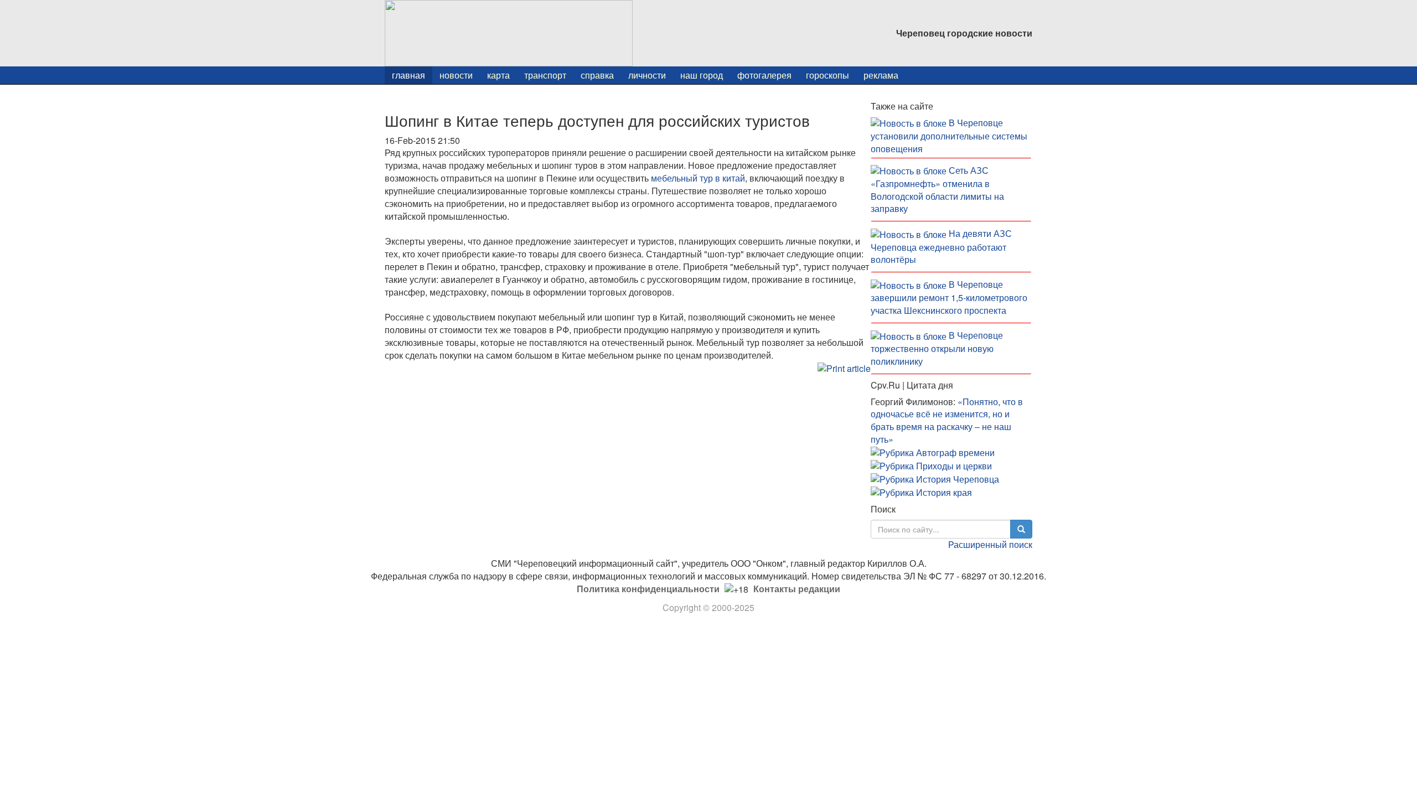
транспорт (545, 75)
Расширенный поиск (990, 544)
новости (456, 75)
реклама (880, 75)
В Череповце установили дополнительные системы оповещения (949, 135)
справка (597, 75)
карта (498, 75)
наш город (701, 75)
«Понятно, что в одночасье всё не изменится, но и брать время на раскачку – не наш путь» (947, 420)
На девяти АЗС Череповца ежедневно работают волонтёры (941, 246)
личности (647, 75)
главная (408, 75)
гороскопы (827, 75)
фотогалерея (764, 75)
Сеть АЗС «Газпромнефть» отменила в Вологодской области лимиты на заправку (937, 189)
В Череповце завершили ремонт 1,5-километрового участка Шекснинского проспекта (949, 297)
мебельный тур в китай (698, 178)
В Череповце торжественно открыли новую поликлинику (937, 348)
